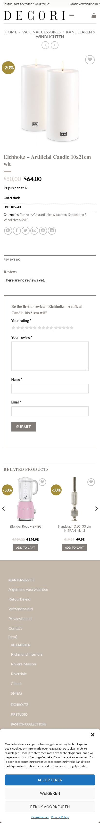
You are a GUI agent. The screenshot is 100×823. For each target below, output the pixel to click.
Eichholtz (26, 215)
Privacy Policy (60, 817)
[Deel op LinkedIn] (52, 231)
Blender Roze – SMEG (26, 526)
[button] (92, 734)
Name (17, 379)
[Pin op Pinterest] (43, 231)
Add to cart (25, 547)
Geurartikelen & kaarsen (50, 215)
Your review (22, 337)
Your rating (21, 321)
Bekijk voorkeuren (50, 806)
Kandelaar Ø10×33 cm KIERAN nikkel (74, 528)
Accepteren (50, 780)
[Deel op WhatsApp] (8, 231)
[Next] (96, 518)
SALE (24, 220)
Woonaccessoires (41, 32)
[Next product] (45, 45)
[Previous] (4, 518)
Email (16, 402)
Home (11, 32)
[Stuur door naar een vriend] (34, 231)
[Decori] (34, 15)
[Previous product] (54, 45)
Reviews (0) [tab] (12, 259)
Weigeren (50, 793)
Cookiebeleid (40, 817)
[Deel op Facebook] (17, 231)
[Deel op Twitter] (26, 231)
